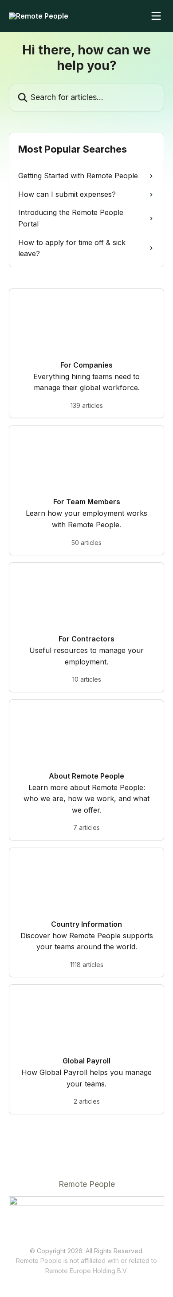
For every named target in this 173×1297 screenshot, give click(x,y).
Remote (56, 1270)
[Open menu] (156, 16)
